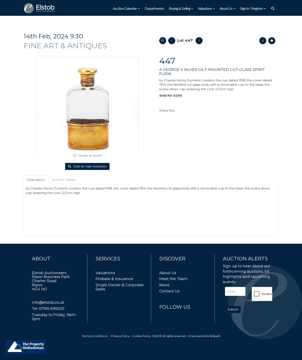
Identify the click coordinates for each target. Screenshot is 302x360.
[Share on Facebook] (181, 110)
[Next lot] (199, 40)
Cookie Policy (141, 336)
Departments (154, 8)
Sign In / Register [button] (252, 8)
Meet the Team (173, 279)
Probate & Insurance (114, 279)
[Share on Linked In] (190, 110)
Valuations (105, 273)
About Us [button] (226, 8)
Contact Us (169, 291)
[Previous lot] (171, 40)
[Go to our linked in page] (172, 314)
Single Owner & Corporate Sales (120, 287)
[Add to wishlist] (271, 40)
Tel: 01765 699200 (48, 308)
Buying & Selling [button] (180, 8)
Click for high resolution (90, 166)
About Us (167, 273)
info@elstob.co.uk (48, 302)
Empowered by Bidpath (204, 336)
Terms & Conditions (94, 336)
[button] (273, 8)
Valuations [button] (205, 8)
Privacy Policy (120, 336)
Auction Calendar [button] (125, 8)
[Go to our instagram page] (198, 110)
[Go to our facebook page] (163, 314)
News (164, 285)
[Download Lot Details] (262, 40)
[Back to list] (162, 40)
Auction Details (64, 180)
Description (36, 180)
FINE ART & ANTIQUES (65, 45)
